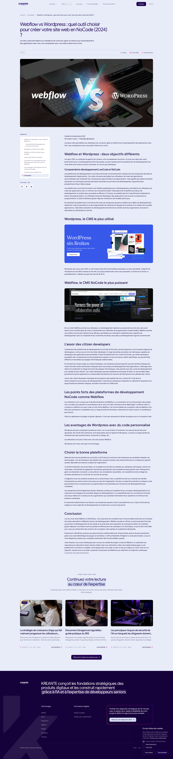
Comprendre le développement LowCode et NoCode (35, 145)
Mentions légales (79, 713)
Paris (135, 747)
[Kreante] (23, 4)
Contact (141, 4)
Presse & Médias (92, 4)
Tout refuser (149, 752)
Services (52, 4)
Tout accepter (162, 752)
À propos (79, 4)
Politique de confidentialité (82, 717)
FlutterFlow (44, 721)
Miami (140, 747)
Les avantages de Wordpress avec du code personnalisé (35, 168)
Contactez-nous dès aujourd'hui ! (76, 553)
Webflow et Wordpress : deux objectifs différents (36, 140)
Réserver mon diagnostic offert (122, 720)
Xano (43, 717)
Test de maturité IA (109, 4)
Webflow (44, 725)
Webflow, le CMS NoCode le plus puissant (34, 153)
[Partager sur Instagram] (22, 186)
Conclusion (27, 175)
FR (152, 4)
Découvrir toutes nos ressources (85, 657)
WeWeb (43, 713)
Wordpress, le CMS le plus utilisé (34, 149)
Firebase (44, 737)
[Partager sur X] (26, 186)
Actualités (31, 15)
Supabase (44, 733)
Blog (66, 4)
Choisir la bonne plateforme (32, 172)
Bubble (43, 729)
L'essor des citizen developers (33, 157)
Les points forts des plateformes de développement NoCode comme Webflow (35, 162)
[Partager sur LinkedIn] (31, 186)
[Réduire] (23, 139)
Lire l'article (55, 647)
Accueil (22, 15)
